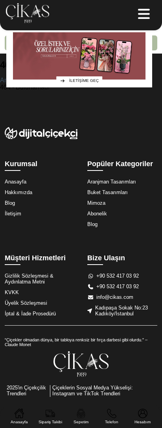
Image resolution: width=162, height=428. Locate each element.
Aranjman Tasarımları (111, 182)
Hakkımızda (18, 192)
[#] (27, 15)
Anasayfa (15, 182)
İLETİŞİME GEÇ (84, 80)
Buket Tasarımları (107, 192)
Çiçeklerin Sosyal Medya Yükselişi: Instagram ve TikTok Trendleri (92, 391)
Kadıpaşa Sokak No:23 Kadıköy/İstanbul (121, 311)
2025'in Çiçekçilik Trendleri (26, 391)
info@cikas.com (114, 297)
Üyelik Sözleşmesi (26, 303)
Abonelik (97, 214)
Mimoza (96, 203)
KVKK (12, 292)
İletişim (13, 214)
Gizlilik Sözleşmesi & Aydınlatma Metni (29, 279)
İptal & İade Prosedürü (30, 314)
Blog (10, 203)
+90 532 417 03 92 (117, 276)
